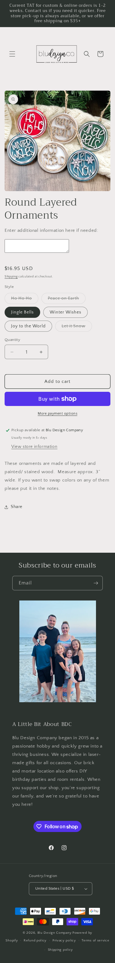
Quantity (12, 340)
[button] (12, 54)
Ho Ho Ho (24, 300)
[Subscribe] (95, 583)
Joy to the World (28, 326)
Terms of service (95, 940)
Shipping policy (60, 950)
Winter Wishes (65, 312)
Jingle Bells (22, 312)
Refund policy (35, 940)
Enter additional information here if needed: (51, 230)
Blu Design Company (54, 933)
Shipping (11, 276)
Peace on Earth (67, 300)
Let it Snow (77, 327)
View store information (34, 446)
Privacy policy (64, 940)
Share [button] (16, 506)
